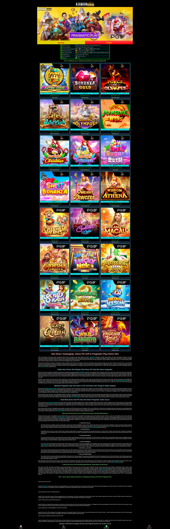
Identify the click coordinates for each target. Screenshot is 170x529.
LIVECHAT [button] (149, 528)
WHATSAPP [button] (106, 528)
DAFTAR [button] (61, 43)
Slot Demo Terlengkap (73, 523)
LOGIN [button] (109, 43)
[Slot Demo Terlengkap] (85, 6)
